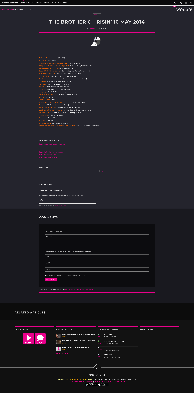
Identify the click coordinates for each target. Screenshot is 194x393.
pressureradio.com (82, 381)
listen (33, 2)
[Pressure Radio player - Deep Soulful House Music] (28, 344)
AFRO (76, 379)
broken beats (44, 171)
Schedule (39, 2)
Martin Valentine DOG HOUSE (114, 341)
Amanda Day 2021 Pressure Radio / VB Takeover (78, 334)
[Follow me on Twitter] (41, 200)
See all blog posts (62, 353)
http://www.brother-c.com (47, 154)
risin (109, 171)
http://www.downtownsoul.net (49, 157)
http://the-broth (44, 152)
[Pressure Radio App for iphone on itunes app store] (103, 386)
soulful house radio (132, 171)
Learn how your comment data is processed (79, 289)
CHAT (28, 2)
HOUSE (83, 379)
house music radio (92, 171)
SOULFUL (68, 379)
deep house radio (67, 171)
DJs (56, 2)
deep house (55, 171)
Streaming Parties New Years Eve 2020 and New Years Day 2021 (78, 341)
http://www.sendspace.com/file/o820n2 (52, 144)
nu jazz (102, 171)
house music (79, 171)
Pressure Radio (10, 2)
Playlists (10, 9)
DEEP (61, 379)
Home (23, 2)
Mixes (52, 2)
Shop (60, 2)
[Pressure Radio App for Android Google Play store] (91, 386)
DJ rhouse (107, 348)
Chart (46, 2)
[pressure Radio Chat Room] (40, 344)
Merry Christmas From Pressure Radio (75, 347)
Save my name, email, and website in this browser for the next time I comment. (66, 275)
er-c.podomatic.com (56, 152)
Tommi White (108, 354)
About (65, 2)
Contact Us (119, 381)
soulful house (118, 171)
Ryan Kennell (108, 334)
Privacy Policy (102, 381)
